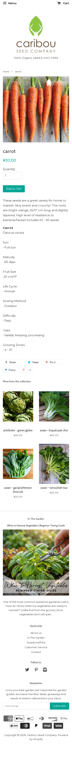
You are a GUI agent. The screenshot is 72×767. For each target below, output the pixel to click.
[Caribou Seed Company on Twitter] (27, 670)
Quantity (9, 169)
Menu (12, 3)
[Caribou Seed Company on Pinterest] (36, 670)
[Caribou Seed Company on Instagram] (45, 670)
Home (6, 71)
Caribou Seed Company (42, 735)
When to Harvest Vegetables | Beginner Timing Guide (36, 525)
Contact (36, 652)
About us (36, 633)
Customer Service (36, 647)
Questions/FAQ (36, 642)
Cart (65, 3)
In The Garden (36, 518)
